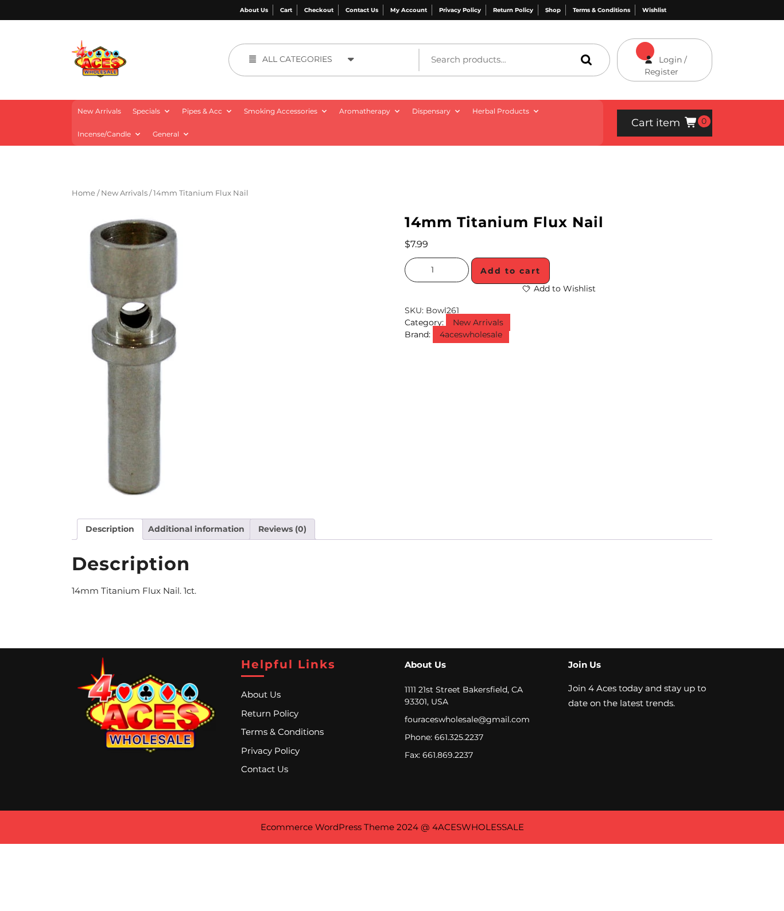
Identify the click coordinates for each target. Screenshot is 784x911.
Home (83, 193)
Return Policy (513, 10)
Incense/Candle (104, 134)
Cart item (655, 122)
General (166, 134)
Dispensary (431, 111)
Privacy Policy (460, 10)
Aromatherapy (364, 111)
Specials (146, 111)
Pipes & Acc (202, 111)
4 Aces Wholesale (161, 46)
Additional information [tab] (196, 529)
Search (583, 59)
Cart (286, 10)
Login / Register (652, 57)
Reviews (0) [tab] (282, 529)
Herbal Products (500, 111)
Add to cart (510, 271)
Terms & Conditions (601, 10)
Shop (553, 10)
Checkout (318, 10)
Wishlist (654, 10)
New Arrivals (99, 111)
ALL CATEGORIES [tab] (297, 59)
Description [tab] (110, 529)
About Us (254, 10)
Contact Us (362, 10)
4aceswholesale (471, 334)
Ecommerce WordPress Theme (327, 827)
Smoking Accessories (280, 111)
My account (408, 10)
